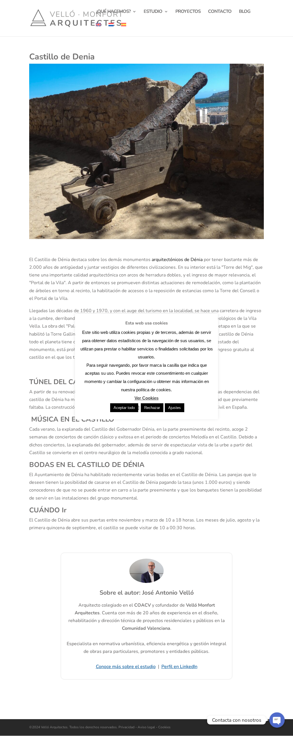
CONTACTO (219, 12)
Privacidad (126, 727)
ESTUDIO (153, 12)
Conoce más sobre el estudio (126, 666)
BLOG (244, 12)
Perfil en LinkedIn (179, 666)
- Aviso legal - (146, 727)
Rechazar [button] (152, 408)
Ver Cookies (146, 398)
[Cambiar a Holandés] (111, 29)
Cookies (164, 727)
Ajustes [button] (174, 408)
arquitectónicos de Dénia (177, 259)
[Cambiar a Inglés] (98, 29)
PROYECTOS (188, 12)
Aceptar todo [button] (124, 408)
